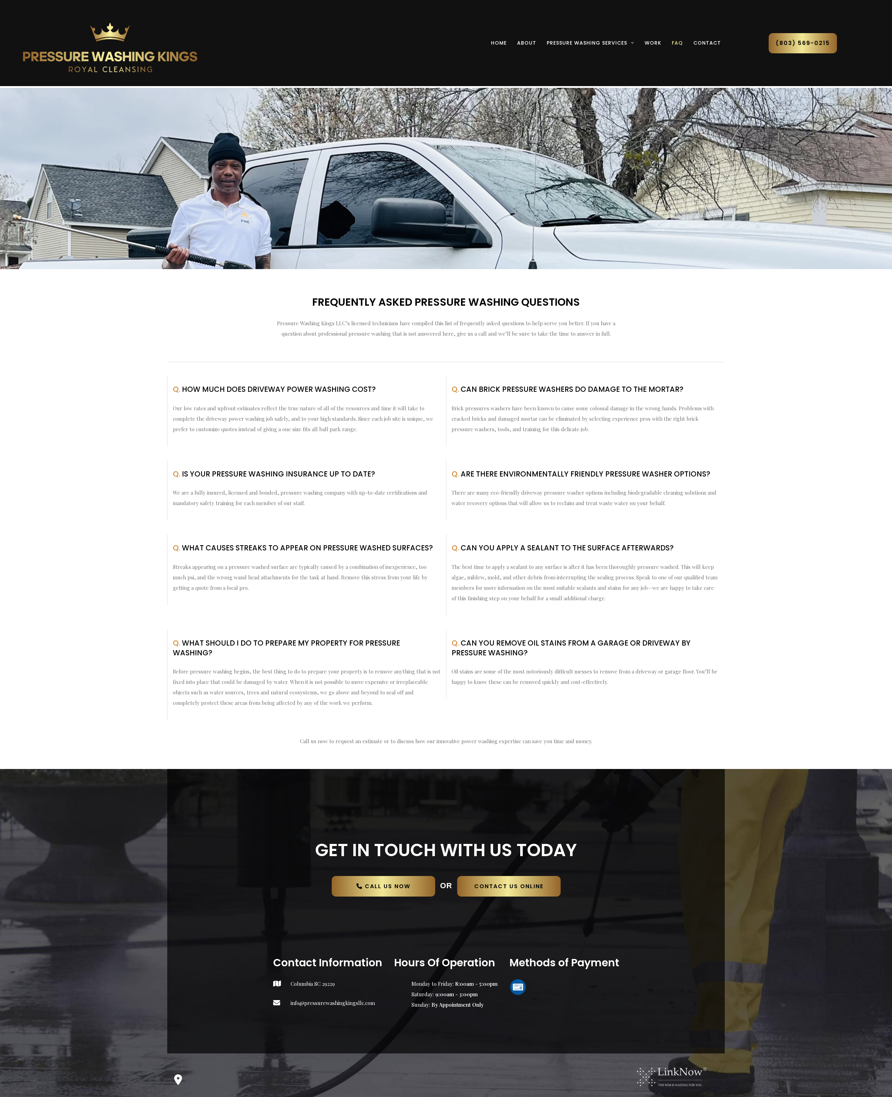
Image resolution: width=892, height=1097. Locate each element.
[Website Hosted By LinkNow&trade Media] (672, 1076)
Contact (707, 42)
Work (653, 42)
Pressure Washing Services (587, 42)
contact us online (509, 886)
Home (499, 42)
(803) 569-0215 (803, 43)
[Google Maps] (178, 1081)
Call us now (386, 886)
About (526, 42)
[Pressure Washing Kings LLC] (110, 46)
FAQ (677, 42)
